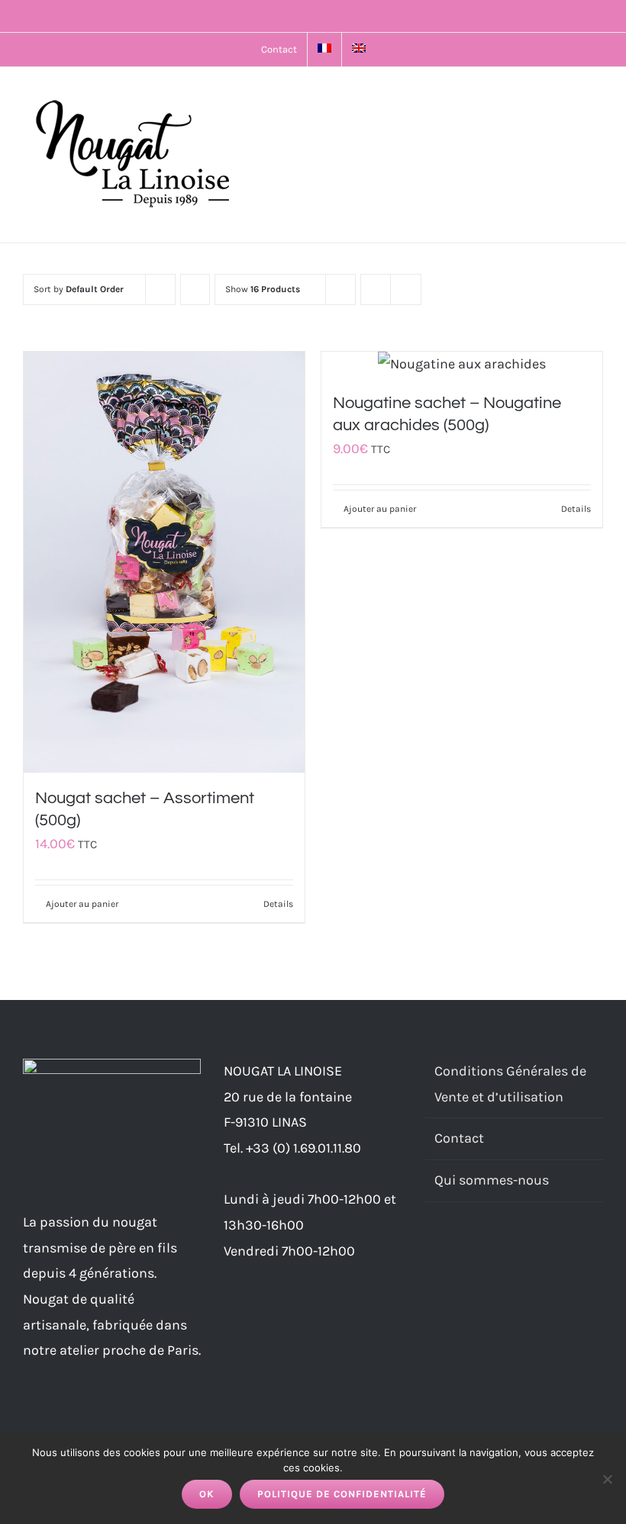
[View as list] (406, 289)
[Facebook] (429, 1253)
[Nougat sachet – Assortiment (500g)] (164, 562)
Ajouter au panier (82, 904)
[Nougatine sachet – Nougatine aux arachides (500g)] (461, 365)
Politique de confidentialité (342, 1494)
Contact (459, 1138)
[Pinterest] (491, 1253)
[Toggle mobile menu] (597, 98)
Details (278, 904)
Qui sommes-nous (491, 1180)
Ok (207, 1494)
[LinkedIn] (471, 1253)
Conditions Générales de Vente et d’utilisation (510, 1084)
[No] (607, 1479)
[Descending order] (195, 289)
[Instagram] (450, 1253)
